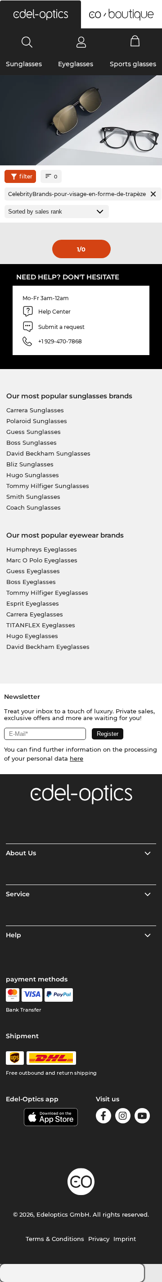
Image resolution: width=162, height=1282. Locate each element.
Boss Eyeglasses (31, 581)
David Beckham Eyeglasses (48, 646)
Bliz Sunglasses (30, 464)
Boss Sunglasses (31, 442)
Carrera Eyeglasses (34, 614)
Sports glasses (133, 64)
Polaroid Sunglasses (36, 420)
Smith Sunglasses (33, 496)
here (76, 758)
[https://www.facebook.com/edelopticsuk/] (103, 1117)
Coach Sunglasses (33, 507)
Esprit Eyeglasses (32, 603)
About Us (21, 853)
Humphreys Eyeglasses (41, 549)
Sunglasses (24, 64)
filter (25, 176)
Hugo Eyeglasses (32, 635)
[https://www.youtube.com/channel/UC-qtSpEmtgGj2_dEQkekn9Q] (142, 1117)
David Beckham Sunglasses (48, 453)
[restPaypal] (59, 995)
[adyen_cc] (12, 995)
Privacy (98, 1238)
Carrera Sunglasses (35, 410)
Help (13, 935)
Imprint (124, 1238)
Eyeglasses (75, 64)
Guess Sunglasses (33, 431)
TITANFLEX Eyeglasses (40, 625)
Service (18, 894)
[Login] (81, 42)
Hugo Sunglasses (32, 475)
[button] (40, 14)
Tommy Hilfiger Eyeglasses (47, 592)
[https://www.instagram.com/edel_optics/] (122, 1117)
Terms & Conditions (55, 1238)
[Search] (27, 42)
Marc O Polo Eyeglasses (41, 560)
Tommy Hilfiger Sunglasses (47, 485)
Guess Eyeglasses (33, 571)
